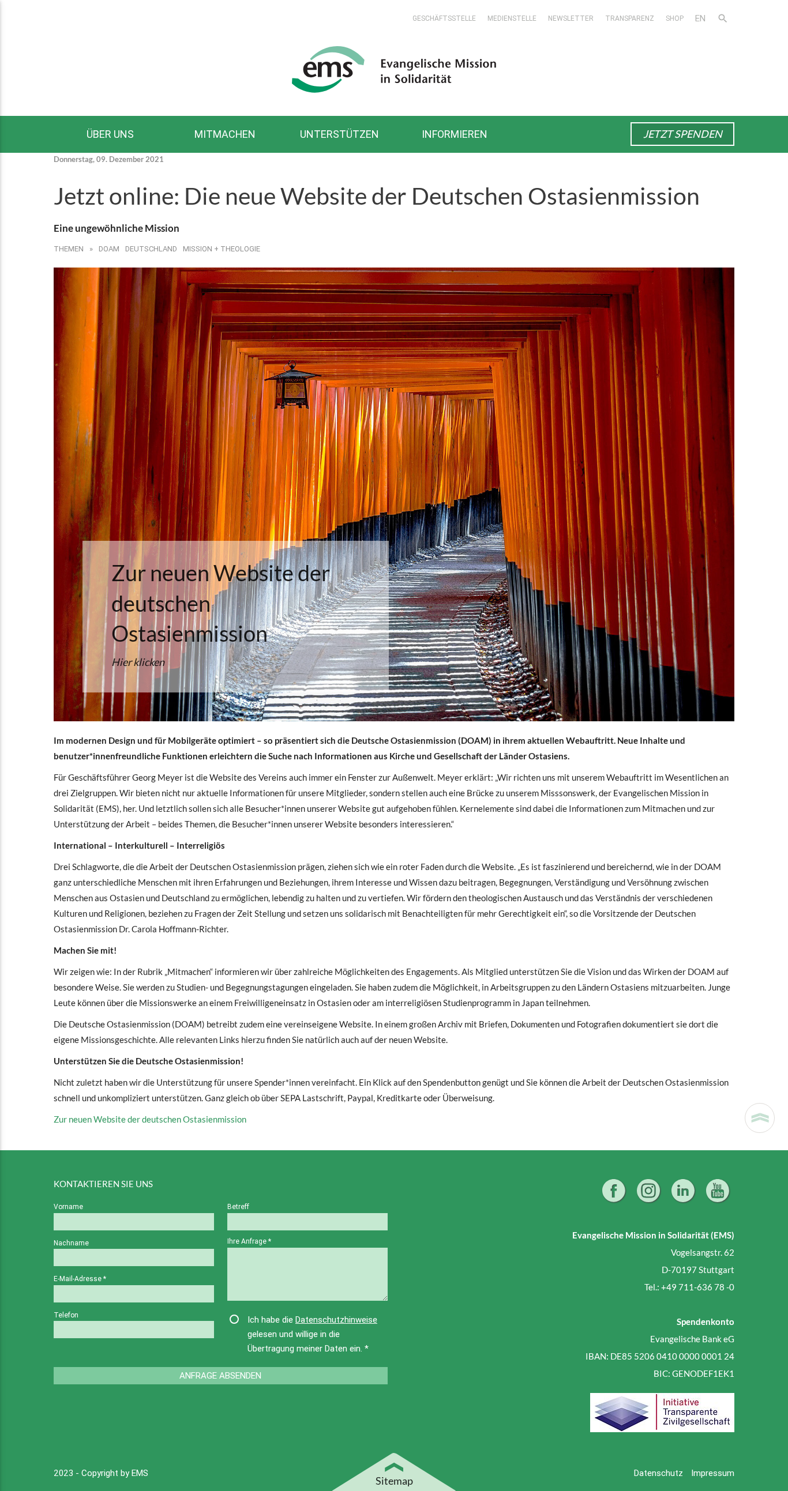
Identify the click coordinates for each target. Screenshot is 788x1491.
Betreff (238, 1206)
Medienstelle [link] (511, 18)
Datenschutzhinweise (336, 1319)
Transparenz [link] (629, 18)
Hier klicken (137, 662)
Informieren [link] (454, 134)
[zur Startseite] (394, 68)
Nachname (71, 1242)
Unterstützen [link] (339, 134)
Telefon (66, 1315)
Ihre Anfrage (249, 1241)
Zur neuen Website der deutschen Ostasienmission (220, 603)
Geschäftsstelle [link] (444, 18)
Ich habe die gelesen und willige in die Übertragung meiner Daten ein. (312, 1334)
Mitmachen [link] (225, 134)
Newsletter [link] (571, 18)
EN (700, 18)
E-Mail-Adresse (80, 1278)
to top (760, 1118)
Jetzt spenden (682, 133)
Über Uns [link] (110, 134)
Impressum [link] (712, 1472)
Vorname (68, 1206)
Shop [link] (675, 18)
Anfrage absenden (220, 1375)
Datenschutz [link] (659, 1472)
